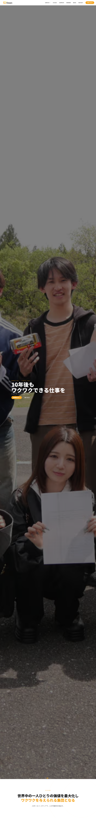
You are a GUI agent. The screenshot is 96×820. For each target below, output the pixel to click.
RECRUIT (81, 2)
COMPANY (61, 2)
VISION (55, 2)
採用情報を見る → (16, 397)
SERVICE (47, 2)
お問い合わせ (90, 2)
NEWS (74, 2)
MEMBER (68, 2)
